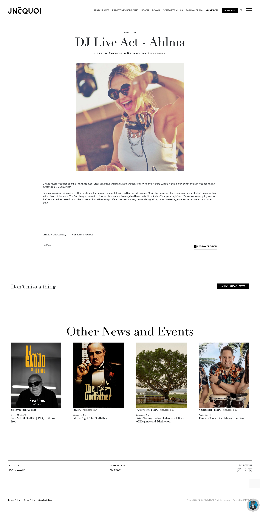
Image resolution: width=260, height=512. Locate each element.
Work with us (117, 465)
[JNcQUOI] (24, 10)
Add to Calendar (207, 246)
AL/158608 (115, 469)
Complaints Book (45, 500)
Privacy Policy (14, 500)
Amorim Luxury (16, 469)
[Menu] (249, 10)
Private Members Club (125, 10)
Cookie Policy (29, 500)
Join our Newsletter (233, 286)
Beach (145, 10)
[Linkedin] (250, 470)
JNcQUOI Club (118, 53)
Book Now (229, 10)
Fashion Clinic (194, 10)
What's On (212, 10)
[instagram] (239, 470)
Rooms (156, 10)
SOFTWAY (247, 500)
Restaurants (101, 10)
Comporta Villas (173, 10)
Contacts (13, 465)
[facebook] (245, 470)
